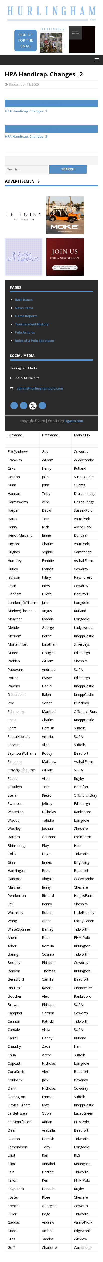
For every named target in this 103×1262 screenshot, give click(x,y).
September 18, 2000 (24, 84)
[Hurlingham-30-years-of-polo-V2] (65, 272)
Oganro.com (74, 421)
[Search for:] (27, 169)
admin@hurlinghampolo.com (39, 388)
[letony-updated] (23, 231)
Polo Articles (25, 332)
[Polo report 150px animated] (23, 272)
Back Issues (24, 299)
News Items (24, 308)
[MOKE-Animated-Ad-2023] (65, 231)
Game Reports (26, 316)
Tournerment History (32, 324)
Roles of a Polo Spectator (34, 340)
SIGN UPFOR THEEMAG (25, 40)
